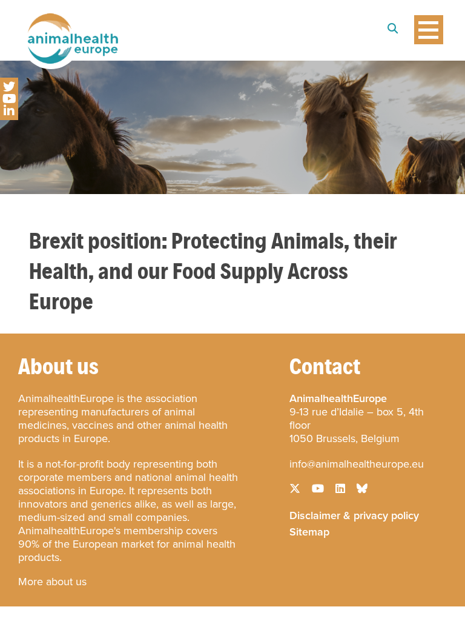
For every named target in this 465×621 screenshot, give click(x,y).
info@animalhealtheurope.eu (356, 463)
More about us (52, 581)
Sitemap (309, 530)
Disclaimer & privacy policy (354, 514)
